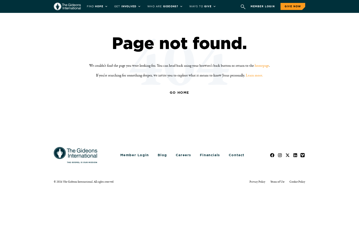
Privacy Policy (257, 182)
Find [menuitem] (95, 6)
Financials (210, 155)
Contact (237, 155)
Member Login (263, 6)
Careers (183, 155)
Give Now (293, 6)
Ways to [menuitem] (200, 6)
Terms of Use (277, 182)
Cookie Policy (297, 182)
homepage (262, 65)
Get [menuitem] (125, 6)
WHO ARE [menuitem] (162, 6)
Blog (162, 155)
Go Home (179, 92)
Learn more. (254, 75)
